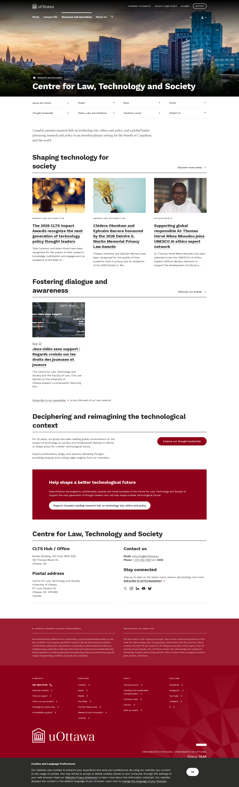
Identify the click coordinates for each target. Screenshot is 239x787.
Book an (131, 710)
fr (191, 17)
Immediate (42, 712)
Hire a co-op (43, 701)
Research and (90, 712)
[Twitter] (125, 588)
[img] (43, 6)
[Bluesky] (149, 588)
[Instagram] (131, 588)
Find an (39, 696)
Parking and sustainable (136, 692)
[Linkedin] (137, 588)
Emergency (43, 707)
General (40, 690)
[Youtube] (143, 588)
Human (87, 707)
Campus (131, 685)
